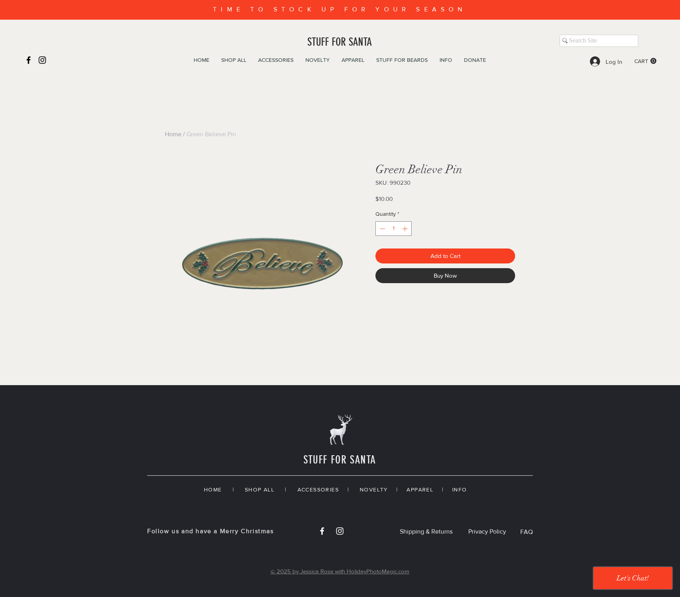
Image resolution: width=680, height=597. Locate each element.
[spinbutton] (393, 228)
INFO (459, 489)
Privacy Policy (487, 531)
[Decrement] (381, 228)
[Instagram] (42, 60)
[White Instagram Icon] (340, 531)
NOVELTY (374, 489)
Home (173, 134)
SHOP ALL (259, 489)
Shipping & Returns (426, 531)
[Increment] (405, 228)
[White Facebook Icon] (322, 531)
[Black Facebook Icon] (28, 60)
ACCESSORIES (318, 489)
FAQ (526, 531)
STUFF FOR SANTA (339, 41)
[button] (645, 61)
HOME (213, 489)
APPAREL (420, 489)
